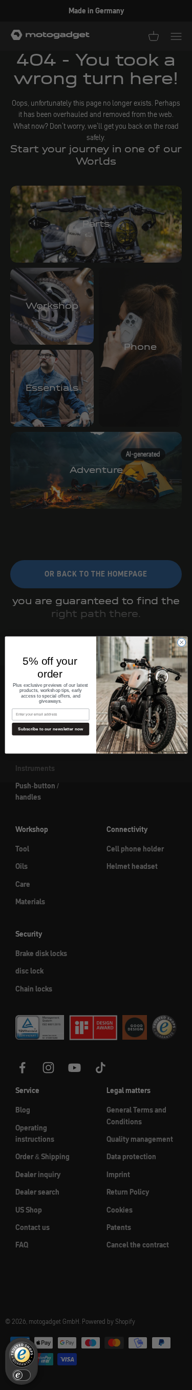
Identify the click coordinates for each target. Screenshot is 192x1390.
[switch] (21, 1375)
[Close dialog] (181, 642)
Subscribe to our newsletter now (50, 729)
